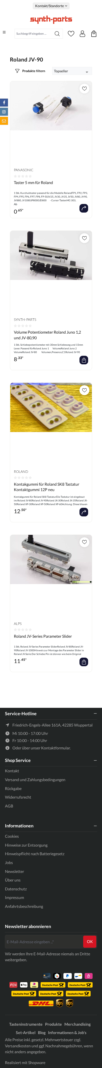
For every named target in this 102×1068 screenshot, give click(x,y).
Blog (42, 1032)
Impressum (14, 897)
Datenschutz (16, 888)
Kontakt (12, 770)
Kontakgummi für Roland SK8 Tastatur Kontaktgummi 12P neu (46, 487)
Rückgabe (13, 788)
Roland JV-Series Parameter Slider (43, 636)
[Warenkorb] (94, 34)
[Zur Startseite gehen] (51, 19)
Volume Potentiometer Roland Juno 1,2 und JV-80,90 (47, 335)
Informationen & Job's (67, 1032)
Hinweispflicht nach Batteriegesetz (34, 853)
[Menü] (4, 32)
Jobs (9, 862)
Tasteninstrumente (26, 1024)
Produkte (53, 1024)
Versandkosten (18, 1045)
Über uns (13, 880)
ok (90, 941)
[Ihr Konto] (82, 34)
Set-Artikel (25, 1032)
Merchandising (77, 1024)
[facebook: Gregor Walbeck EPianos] (4, 103)
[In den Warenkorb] (83, 360)
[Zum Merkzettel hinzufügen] (84, 88)
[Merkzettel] (71, 34)
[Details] (83, 208)
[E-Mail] (4, 121)
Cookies (12, 836)
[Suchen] (57, 34)
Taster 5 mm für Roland (33, 182)
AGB (9, 806)
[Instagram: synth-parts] (4, 112)
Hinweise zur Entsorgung (26, 845)
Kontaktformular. (56, 747)
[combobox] (33, 34)
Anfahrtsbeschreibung (24, 906)
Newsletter (14, 871)
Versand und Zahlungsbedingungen (35, 779)
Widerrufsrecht (18, 797)
